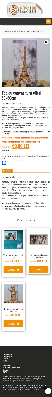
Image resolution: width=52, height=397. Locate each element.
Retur (5, 360)
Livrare (5, 358)
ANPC (5, 372)
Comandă (11, 269)
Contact (6, 370)
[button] (48, 21)
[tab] (7, 171)
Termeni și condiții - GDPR (12, 367)
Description (7, 170)
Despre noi (6, 365)
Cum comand (7, 354)
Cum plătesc (7, 356)
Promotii (30, 156)
